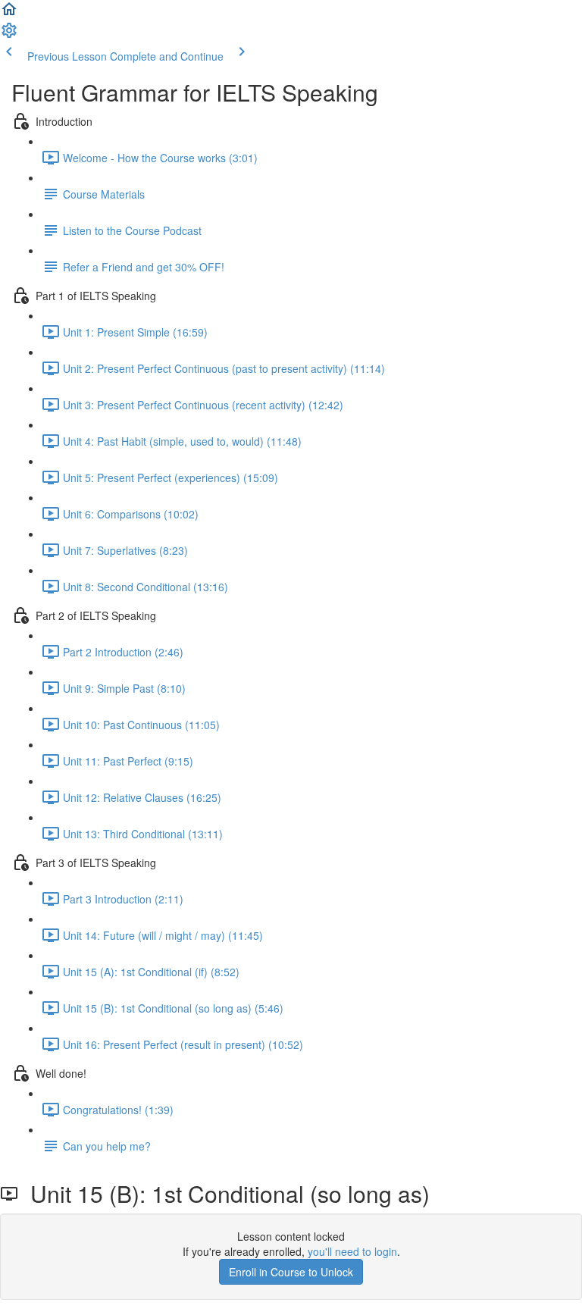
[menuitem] (9, 34)
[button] (9, 13)
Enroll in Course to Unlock (291, 1271)
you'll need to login (352, 1251)
